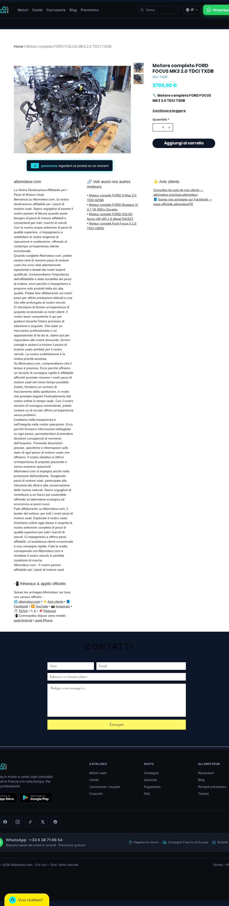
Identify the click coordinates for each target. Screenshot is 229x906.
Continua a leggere (169, 110)
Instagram (63, 606)
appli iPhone (44, 620)
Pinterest (49, 611)
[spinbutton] (163, 127)
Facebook (21, 606)
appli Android (23, 620)
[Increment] (169, 127)
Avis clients (55, 601)
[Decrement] (156, 127)
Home (18, 46)
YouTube (42, 606)
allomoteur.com (29, 601)
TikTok (23, 611)
